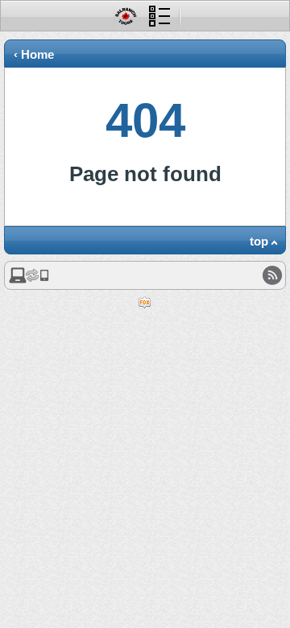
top (259, 241)
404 (145, 120)
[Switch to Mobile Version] (29, 280)
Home (37, 54)
